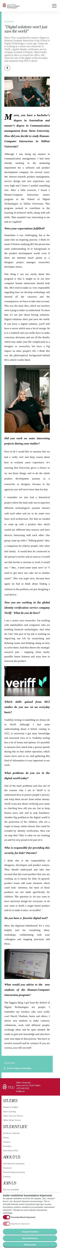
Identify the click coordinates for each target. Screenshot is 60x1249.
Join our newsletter (11, 1189)
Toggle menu (54, 6)
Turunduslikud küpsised (23, 1217)
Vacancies (7, 1168)
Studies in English (10, 1107)
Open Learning (9, 1111)
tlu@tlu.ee (20, 1091)
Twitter (14, 68)
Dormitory (7, 1146)
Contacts (6, 1176)
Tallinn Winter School (12, 1120)
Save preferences (30, 1238)
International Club (10, 1150)
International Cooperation (14, 1163)
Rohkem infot (30, 1245)
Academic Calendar (11, 1133)
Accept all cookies (30, 1231)
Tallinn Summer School (13, 1116)
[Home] (20, 5)
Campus (6, 1142)
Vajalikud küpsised (20, 1224)
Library (6, 1137)
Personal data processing (14, 1172)
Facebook (7, 68)
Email (22, 68)
